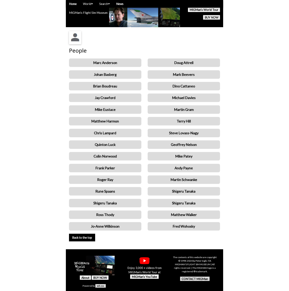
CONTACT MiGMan (195, 279)
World (87, 4)
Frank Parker (105, 168)
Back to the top (82, 237)
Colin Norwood (105, 156)
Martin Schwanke (183, 179)
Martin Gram (184, 109)
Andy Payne (184, 168)
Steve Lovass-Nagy (184, 133)
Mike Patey (183, 156)
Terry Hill (184, 121)
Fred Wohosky (184, 226)
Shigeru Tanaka (183, 191)
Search (103, 4)
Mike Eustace (105, 109)
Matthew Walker (184, 214)
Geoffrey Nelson (184, 144)
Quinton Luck (105, 144)
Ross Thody (105, 214)
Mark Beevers (184, 74)
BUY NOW (211, 17)
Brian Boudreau (105, 86)
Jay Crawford (105, 97)
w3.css (100, 285)
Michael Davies (184, 97)
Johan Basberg (105, 74)
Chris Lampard (105, 133)
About (85, 277)
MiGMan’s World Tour (204, 9)
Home (73, 4)
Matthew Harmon (105, 121)
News (119, 4)
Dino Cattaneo (183, 86)
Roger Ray (105, 179)
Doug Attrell (183, 62)
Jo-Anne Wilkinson (105, 226)
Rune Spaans (105, 191)
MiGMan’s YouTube (144, 276)
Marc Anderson (105, 62)
